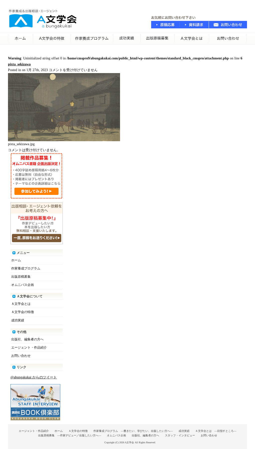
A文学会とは (192, 38)
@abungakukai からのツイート (33, 377)
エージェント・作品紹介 (29, 347)
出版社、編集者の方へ (27, 339)
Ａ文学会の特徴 (51, 38)
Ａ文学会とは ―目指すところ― (215, 430)
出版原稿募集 (158, 38)
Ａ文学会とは (21, 304)
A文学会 (129, 442)
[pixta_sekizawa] (64, 140)
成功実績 (127, 38)
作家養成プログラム (91, 38)
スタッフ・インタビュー (180, 435)
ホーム (20, 38)
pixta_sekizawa (19, 64)
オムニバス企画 (22, 285)
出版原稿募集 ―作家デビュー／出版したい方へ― (69, 435)
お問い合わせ (228, 38)
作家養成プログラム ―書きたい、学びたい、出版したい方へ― (133, 430)
